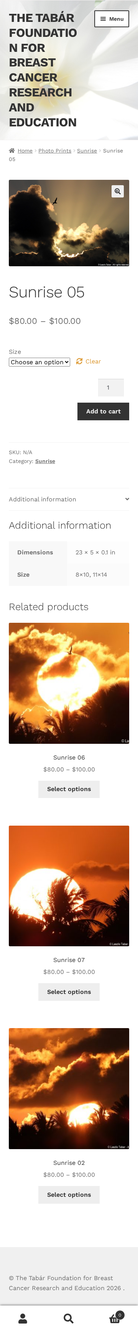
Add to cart (103, 411)
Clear (93, 361)
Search (69, 1319)
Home (25, 151)
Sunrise (87, 151)
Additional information (42, 499)
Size (15, 351)
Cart (106, 1312)
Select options (69, 789)
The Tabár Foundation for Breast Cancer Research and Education (43, 69)
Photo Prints (54, 151)
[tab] (69, 499)
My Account (23, 1319)
